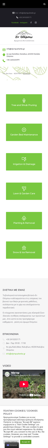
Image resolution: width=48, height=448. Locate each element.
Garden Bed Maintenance (24, 134)
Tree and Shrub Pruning (24, 105)
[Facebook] (31, 22)
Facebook (15, 23)
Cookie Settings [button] (11, 442)
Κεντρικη (17, 74)
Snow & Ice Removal (24, 252)
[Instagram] (36, 22)
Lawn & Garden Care (24, 193)
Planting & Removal (24, 223)
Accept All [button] (26, 442)
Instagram (23, 23)
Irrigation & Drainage (24, 164)
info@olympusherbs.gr (27, 13)
